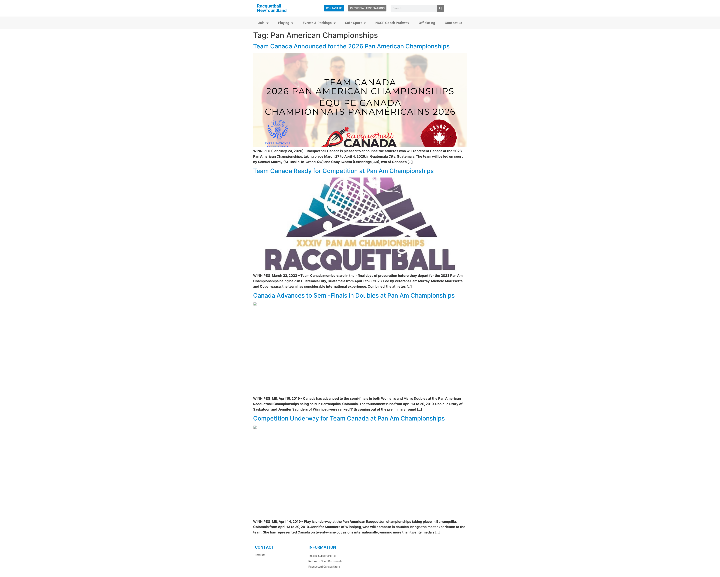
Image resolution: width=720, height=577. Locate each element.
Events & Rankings (317, 23)
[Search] (440, 8)
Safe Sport (353, 23)
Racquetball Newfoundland (272, 8)
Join (261, 23)
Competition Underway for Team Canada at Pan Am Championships (349, 418)
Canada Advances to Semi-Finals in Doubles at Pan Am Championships (354, 295)
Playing (283, 23)
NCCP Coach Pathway (392, 23)
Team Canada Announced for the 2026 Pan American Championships (351, 46)
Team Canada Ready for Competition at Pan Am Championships (343, 171)
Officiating (427, 23)
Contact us (453, 23)
